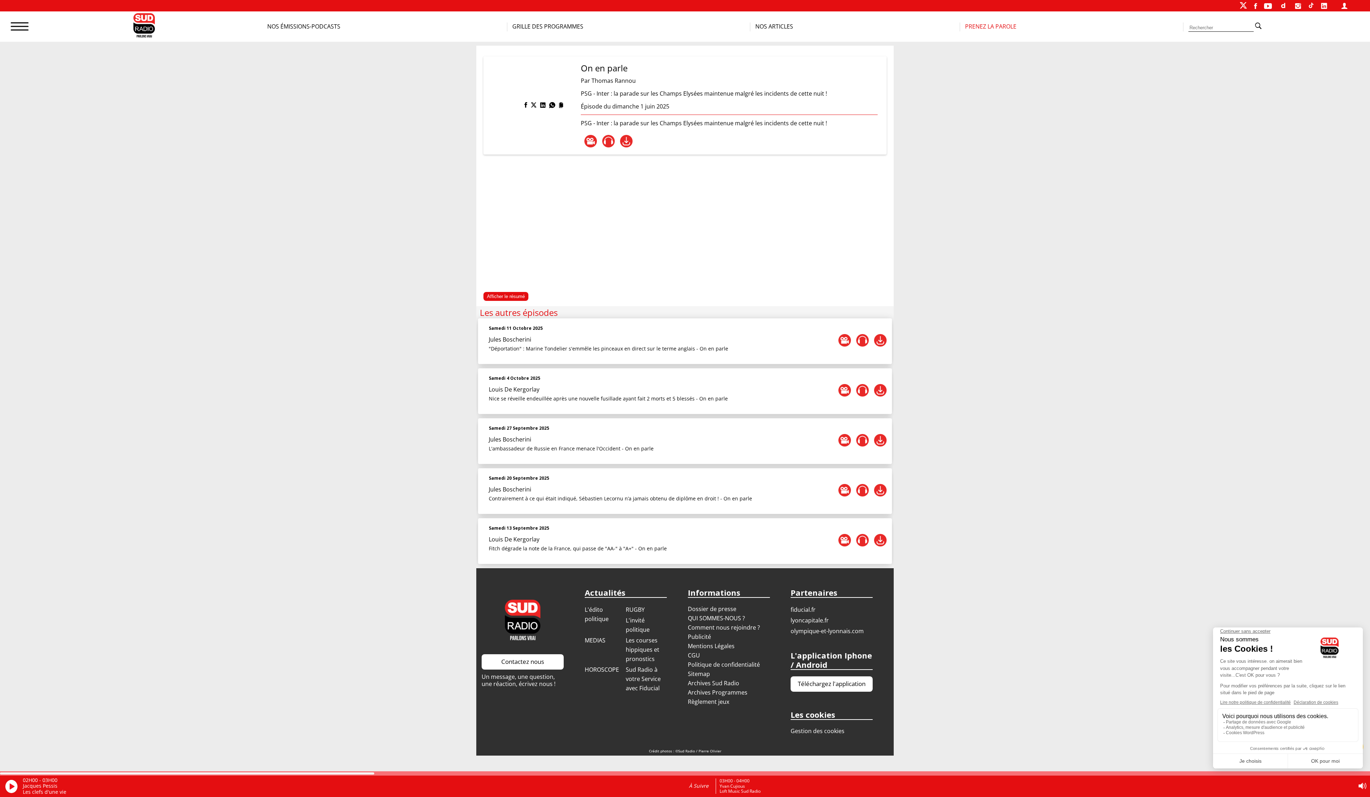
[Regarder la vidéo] (590, 141)
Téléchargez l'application (832, 684)
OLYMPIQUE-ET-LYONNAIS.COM (827, 631)
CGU (694, 655)
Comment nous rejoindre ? (724, 627)
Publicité (699, 637)
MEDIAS (595, 640)
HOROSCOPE (602, 670)
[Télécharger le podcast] (626, 141)
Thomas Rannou (614, 81)
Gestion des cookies (817, 731)
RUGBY (635, 610)
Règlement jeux (708, 702)
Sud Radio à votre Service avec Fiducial (643, 679)
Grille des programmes (547, 26)
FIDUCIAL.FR (803, 610)
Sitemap (699, 674)
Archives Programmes (717, 692)
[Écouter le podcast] (608, 141)
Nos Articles (774, 26)
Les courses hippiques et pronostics (642, 649)
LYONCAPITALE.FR (810, 620)
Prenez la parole (990, 26)
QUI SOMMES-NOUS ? (716, 618)
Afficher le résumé (506, 296)
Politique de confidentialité (724, 665)
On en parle (604, 68)
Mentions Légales (711, 646)
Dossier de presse (712, 609)
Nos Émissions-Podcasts (303, 26)
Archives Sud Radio (713, 683)
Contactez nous (522, 661)
